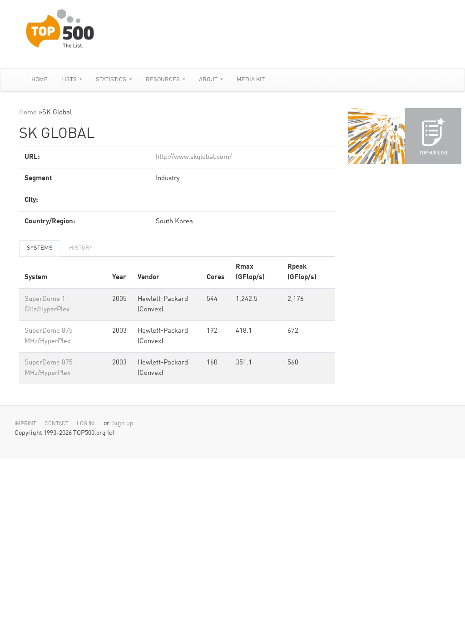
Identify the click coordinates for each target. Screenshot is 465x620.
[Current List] (433, 136)
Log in (85, 424)
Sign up (123, 424)
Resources (163, 80)
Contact (57, 424)
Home (39, 80)
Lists (69, 80)
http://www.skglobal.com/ (194, 157)
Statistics (112, 80)
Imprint (25, 424)
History (81, 248)
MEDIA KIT (251, 80)
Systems (40, 248)
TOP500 (376, 136)
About (209, 80)
